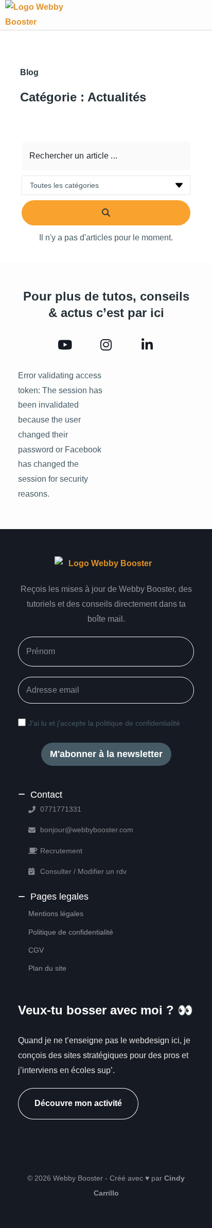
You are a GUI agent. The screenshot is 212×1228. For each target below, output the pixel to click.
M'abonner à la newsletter (106, 754)
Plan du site (47, 968)
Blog (29, 72)
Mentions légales (55, 913)
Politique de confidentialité (70, 932)
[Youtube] (65, 345)
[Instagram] (106, 345)
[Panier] (189, 15)
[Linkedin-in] (147, 345)
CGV (36, 950)
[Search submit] (106, 212)
